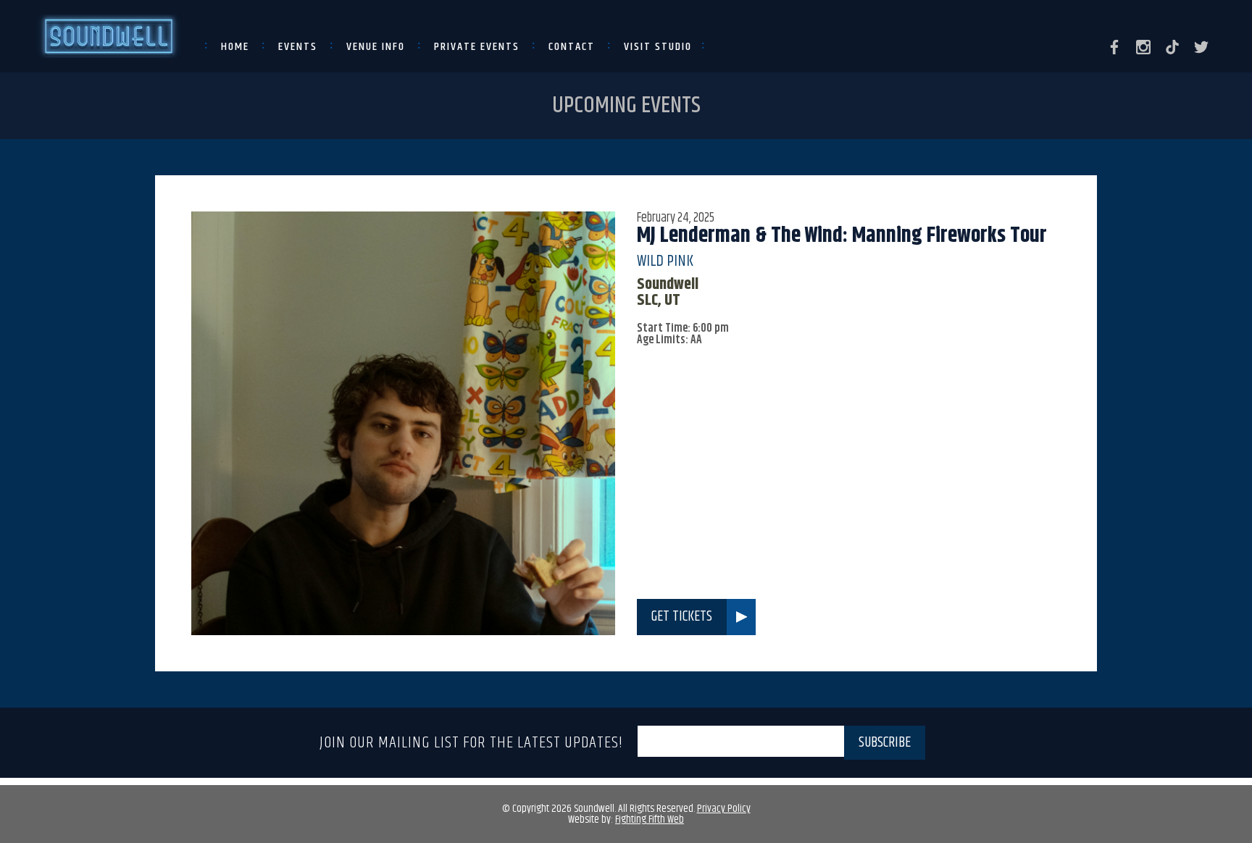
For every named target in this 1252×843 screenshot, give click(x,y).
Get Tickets (681, 616)
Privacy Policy (724, 808)
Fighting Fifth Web (649, 819)
